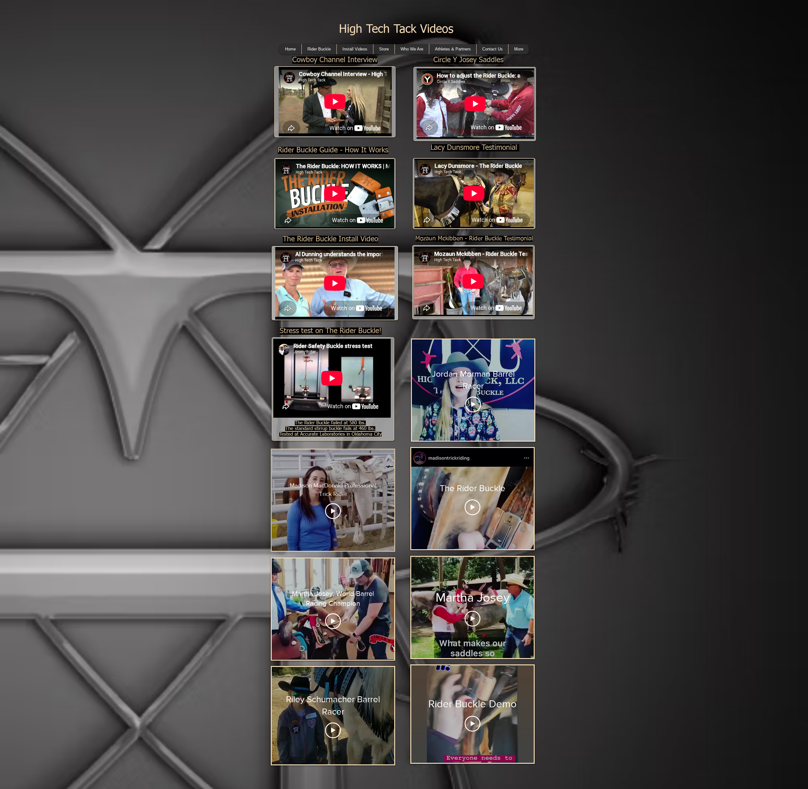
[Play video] (333, 511)
